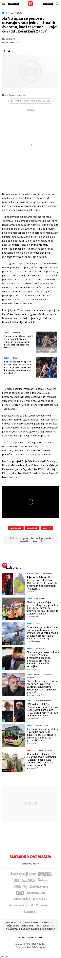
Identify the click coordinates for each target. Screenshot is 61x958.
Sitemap (51, 928)
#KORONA (32, 528)
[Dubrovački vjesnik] (21, 905)
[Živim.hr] (43, 880)
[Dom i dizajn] (20, 892)
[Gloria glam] (25, 886)
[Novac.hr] (21, 899)
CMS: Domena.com (39, 946)
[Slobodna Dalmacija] (30, 3)
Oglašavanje (12, 928)
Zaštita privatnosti (16, 925)
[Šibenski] (30, 911)
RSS (42, 928)
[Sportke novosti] (16, 880)
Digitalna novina (29, 928)
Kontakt (47, 925)
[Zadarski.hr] (44, 905)
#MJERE (47, 528)
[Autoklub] (36, 892)
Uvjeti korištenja (13, 922)
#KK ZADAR (15, 528)
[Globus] (29, 880)
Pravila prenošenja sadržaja (38, 922)
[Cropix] (40, 899)
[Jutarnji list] (22, 874)
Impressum (34, 925)
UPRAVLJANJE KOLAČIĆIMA (30, 937)
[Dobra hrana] (39, 886)
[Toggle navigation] (3, 3)
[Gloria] (16, 886)
